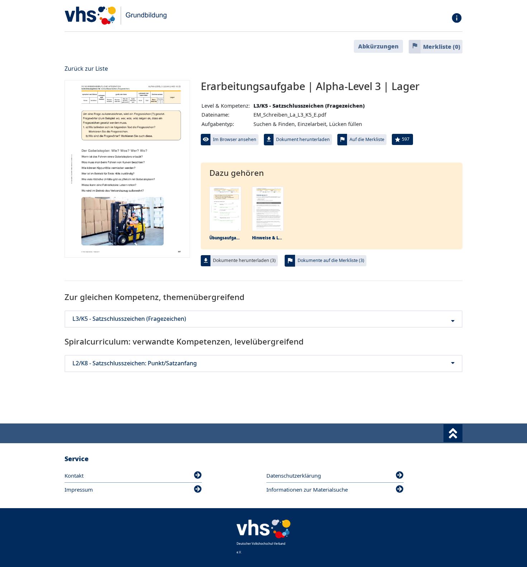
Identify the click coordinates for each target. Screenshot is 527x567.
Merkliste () (441, 47)
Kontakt (74, 475)
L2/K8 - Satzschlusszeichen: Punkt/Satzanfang (134, 363)
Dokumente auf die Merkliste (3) (331, 260)
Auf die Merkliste (367, 139)
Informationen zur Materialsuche (307, 489)
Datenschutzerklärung (293, 475)
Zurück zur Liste (86, 68)
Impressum (79, 489)
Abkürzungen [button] (378, 46)
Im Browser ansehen (234, 139)
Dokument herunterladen (303, 139)
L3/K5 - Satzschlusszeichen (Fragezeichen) (129, 318)
